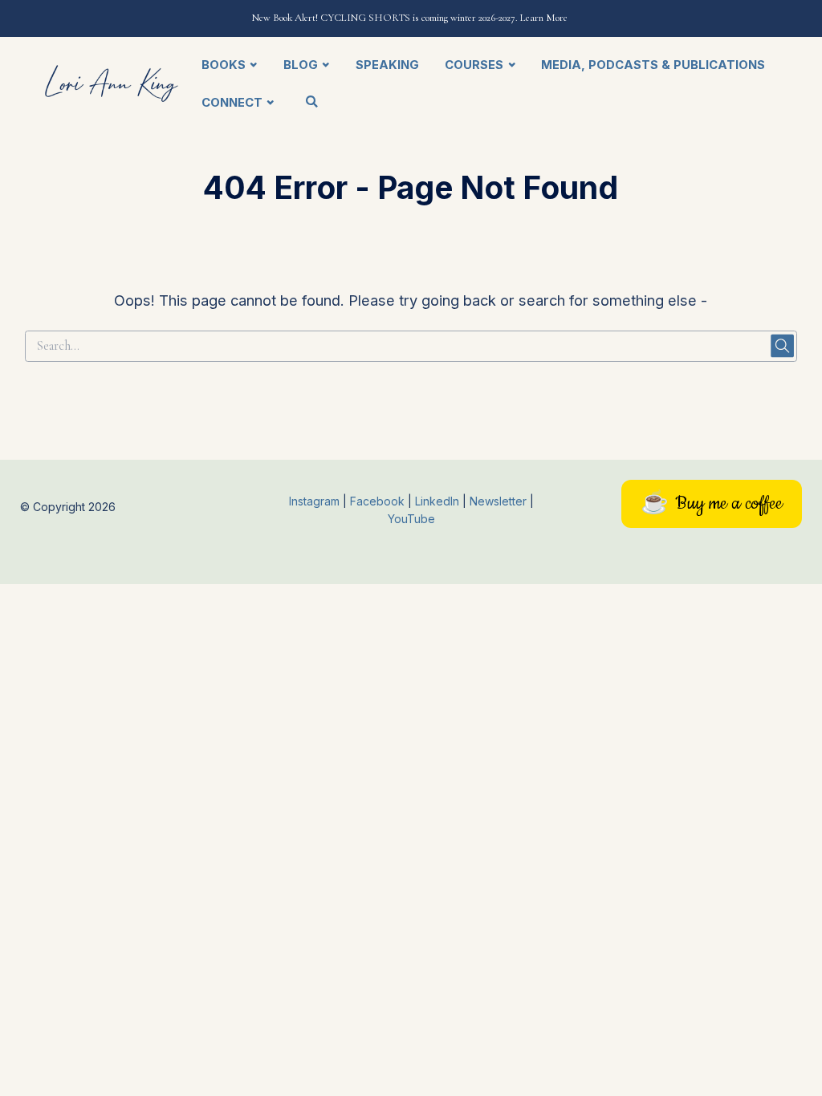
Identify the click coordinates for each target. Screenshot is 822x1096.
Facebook (379, 501)
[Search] (311, 102)
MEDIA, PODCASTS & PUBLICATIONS (653, 65)
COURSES (474, 65)
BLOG (300, 65)
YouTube (411, 519)
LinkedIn (438, 501)
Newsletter (500, 501)
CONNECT (231, 102)
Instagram (314, 501)
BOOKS (223, 65)
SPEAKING (387, 65)
